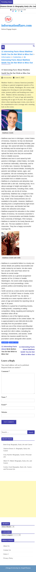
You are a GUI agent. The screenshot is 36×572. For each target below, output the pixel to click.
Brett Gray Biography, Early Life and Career (17, 444)
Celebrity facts (13, 342)
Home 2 (6, 554)
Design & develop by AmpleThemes (18, 568)
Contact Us (7, 550)
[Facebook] (13, 11)
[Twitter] (16, 11)
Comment (5, 371)
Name (4, 397)
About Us (6, 546)
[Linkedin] (21, 11)
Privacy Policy (8, 558)
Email (4, 405)
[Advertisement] (18, 499)
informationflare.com (16, 25)
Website (4, 412)
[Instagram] (19, 11)
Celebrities (5, 342)
